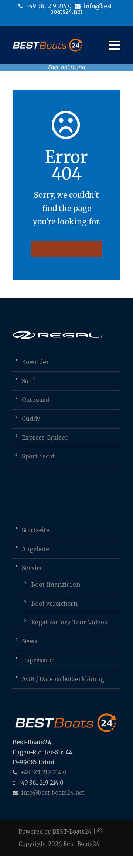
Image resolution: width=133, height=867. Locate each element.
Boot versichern (54, 603)
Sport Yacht (38, 456)
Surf (28, 380)
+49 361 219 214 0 (48, 6)
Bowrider (35, 362)
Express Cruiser (45, 437)
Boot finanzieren (55, 584)
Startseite (36, 530)
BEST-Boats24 (71, 831)
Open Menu (114, 45)
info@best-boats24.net (82, 9)
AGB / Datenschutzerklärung (63, 679)
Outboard (35, 399)
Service (32, 567)
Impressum (38, 660)
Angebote (35, 549)
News (29, 641)
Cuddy (31, 418)
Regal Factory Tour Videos (69, 622)
